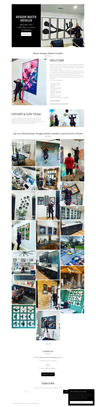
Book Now (26, 34)
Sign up (67, 391)
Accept (81, 402)
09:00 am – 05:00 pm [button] (50, 368)
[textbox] (42, 392)
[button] (48, 344)
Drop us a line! (48, 374)
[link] (26, 21)
